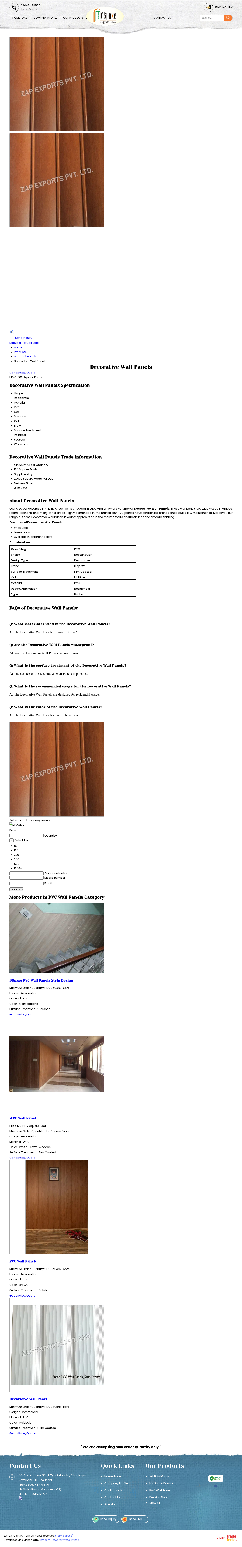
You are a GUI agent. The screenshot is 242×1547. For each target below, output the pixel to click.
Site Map (110, 1504)
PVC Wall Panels (25, 356)
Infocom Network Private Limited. (60, 1540)
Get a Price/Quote (22, 373)
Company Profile (45, 18)
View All (154, 1503)
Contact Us (162, 18)
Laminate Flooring (161, 1483)
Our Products (73, 18)
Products (20, 352)
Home (18, 347)
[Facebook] (215, 1486)
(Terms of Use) (64, 1536)
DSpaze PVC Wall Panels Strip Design (41, 980)
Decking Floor (158, 1497)
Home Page (19, 18)
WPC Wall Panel (22, 1118)
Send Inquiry (223, 7)
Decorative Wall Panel (28, 1399)
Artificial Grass (159, 1476)
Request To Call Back (24, 343)
